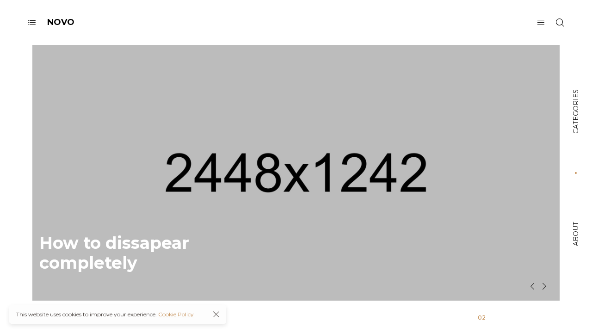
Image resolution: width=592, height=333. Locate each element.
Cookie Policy (176, 314)
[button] (532, 286)
